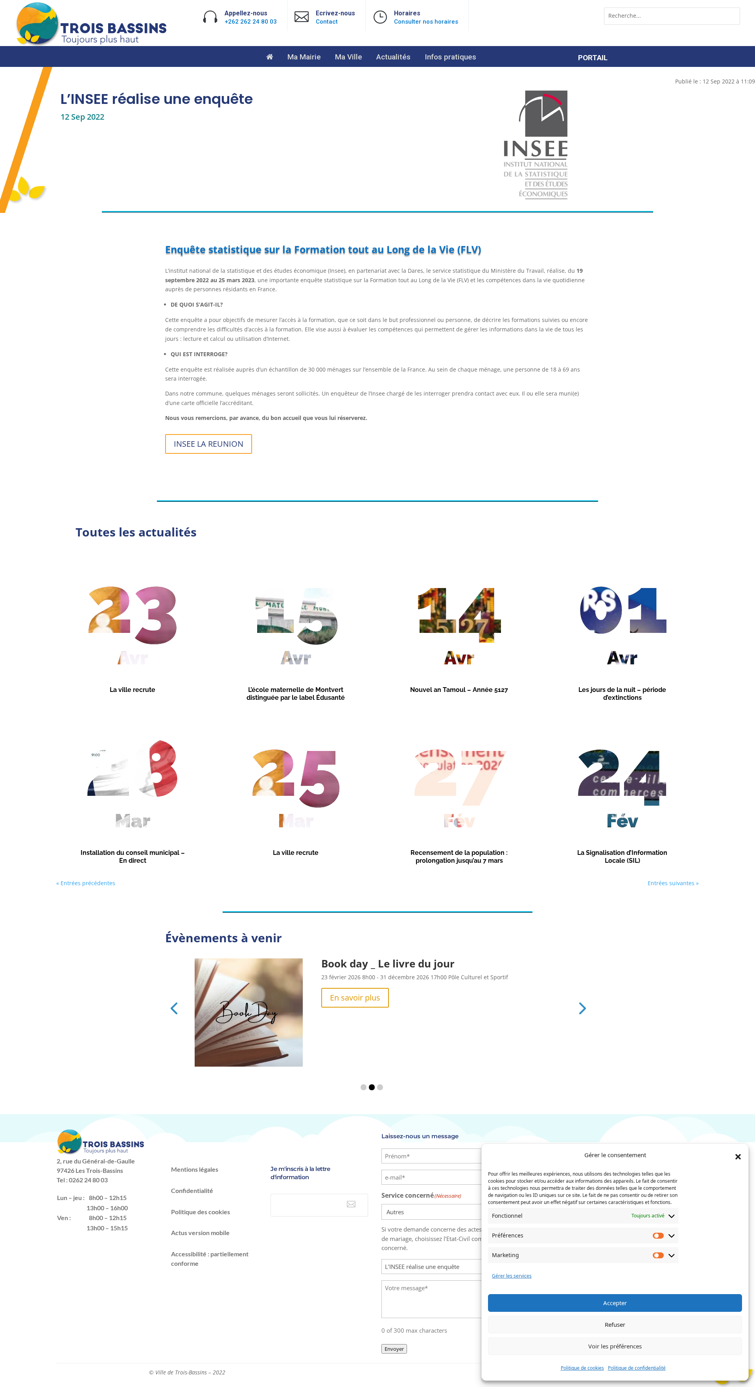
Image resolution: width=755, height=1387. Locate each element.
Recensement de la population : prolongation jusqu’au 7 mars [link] (459, 857)
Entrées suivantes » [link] (673, 883)
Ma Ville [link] (348, 57)
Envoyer (394, 1348)
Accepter (615, 1303)
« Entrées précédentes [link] (85, 883)
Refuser (615, 1324)
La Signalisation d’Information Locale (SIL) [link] (622, 857)
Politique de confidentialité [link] (637, 1368)
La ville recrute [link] (132, 690)
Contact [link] (327, 21)
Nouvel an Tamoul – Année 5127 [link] (459, 690)
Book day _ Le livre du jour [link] (388, 963)
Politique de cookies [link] (582, 1368)
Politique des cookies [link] (200, 1211)
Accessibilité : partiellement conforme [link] (210, 1258)
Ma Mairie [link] (304, 57)
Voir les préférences (615, 1346)
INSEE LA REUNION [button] (208, 443)
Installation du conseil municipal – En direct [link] (133, 857)
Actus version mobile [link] (200, 1232)
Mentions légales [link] (194, 1169)
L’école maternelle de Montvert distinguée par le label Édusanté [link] (296, 694)
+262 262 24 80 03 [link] (251, 21)
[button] (738, 1157)
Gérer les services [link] (512, 1275)
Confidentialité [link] (192, 1190)
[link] (92, 44)
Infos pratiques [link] (450, 57)
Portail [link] (593, 58)
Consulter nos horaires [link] (426, 21)
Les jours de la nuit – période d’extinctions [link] (622, 694)
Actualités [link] (393, 57)
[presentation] (173, 1007)
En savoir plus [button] (355, 997)
